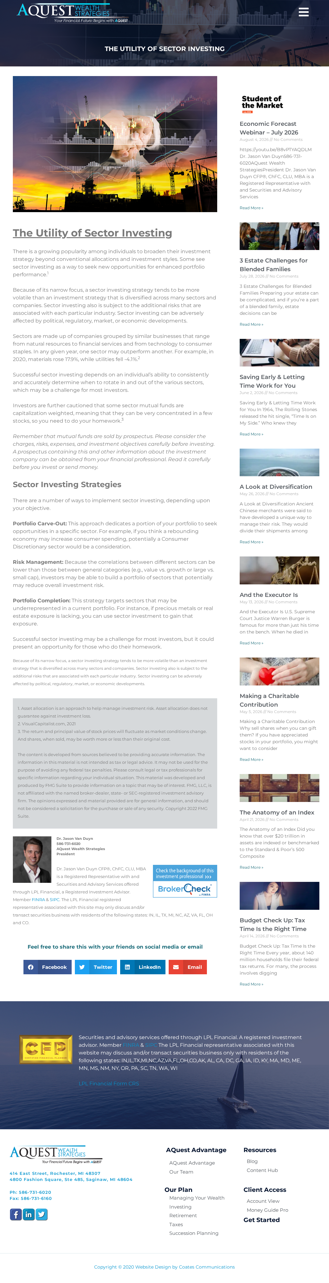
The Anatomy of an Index (277, 812)
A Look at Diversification (276, 486)
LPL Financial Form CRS (109, 1084)
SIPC (54, 899)
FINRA (38, 899)
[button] (47, 967)
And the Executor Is (269, 594)
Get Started (262, 1220)
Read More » (251, 207)
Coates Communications (207, 1267)
